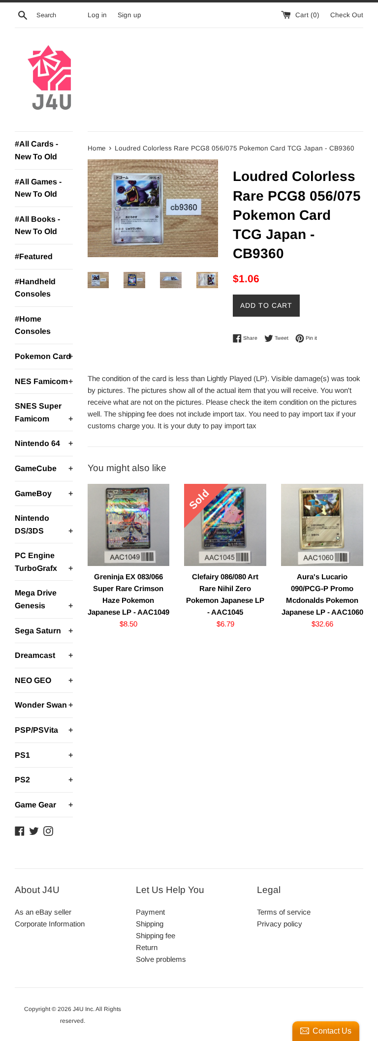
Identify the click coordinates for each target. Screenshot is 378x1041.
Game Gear (44, 805)
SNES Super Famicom (44, 412)
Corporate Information (50, 924)
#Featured (34, 256)
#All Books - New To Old (37, 225)
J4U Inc (83, 1009)
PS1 (44, 755)
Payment (150, 912)
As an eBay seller (43, 912)
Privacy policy (279, 924)
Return (147, 947)
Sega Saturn (44, 630)
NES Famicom (44, 381)
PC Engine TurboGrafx (44, 561)
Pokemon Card (44, 356)
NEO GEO (44, 680)
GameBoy (44, 493)
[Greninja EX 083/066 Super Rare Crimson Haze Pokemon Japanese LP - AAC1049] (129, 525)
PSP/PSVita (44, 730)
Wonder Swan (44, 705)
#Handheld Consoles (35, 287)
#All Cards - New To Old (36, 150)
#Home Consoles (33, 325)
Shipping (149, 924)
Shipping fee (155, 935)
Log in (97, 15)
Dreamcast (44, 655)
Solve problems (161, 959)
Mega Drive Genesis (44, 599)
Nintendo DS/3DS (44, 524)
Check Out (346, 15)
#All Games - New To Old (38, 188)
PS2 (44, 779)
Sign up (129, 15)
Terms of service (284, 912)
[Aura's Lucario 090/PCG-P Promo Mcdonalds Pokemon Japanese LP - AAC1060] (322, 525)
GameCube (44, 468)
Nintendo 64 (44, 443)
